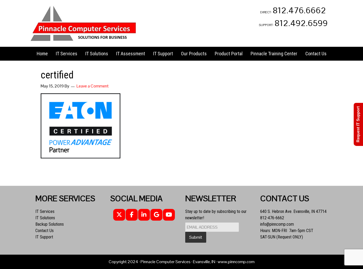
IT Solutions (45, 217)
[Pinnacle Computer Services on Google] (156, 215)
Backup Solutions (49, 224)
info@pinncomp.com (277, 224)
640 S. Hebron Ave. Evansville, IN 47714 (293, 211)
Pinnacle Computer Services (83, 23)
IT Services (44, 211)
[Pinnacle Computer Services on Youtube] (169, 215)
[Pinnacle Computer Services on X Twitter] (119, 215)
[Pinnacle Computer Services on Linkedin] (144, 215)
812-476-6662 (272, 217)
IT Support (44, 236)
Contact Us (44, 230)
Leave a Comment (93, 86)
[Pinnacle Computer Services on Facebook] (132, 215)
